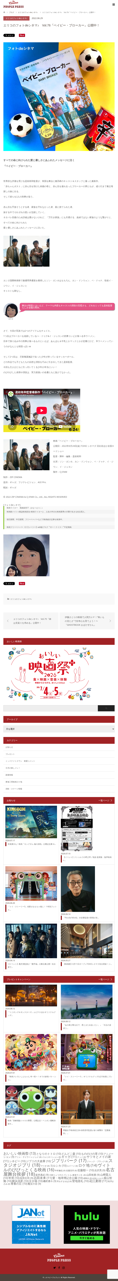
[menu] (113, 4)
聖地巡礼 (80, 1181)
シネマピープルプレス (52, 1277)
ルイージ (72, 1165)
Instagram (63, 1267)
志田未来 (43, 1178)
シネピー (17, 1161)
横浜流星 (20, 1181)
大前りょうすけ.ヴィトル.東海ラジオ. (67, 1175)
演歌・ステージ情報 (14, 788)
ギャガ (69, 1157)
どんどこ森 (71, 1153)
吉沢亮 (99, 1170)
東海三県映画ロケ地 (14, 782)
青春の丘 (19, 1183)
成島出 (87, 1178)
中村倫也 (60, 1170)
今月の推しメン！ (13, 768)
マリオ (45, 1165)
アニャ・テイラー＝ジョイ (28, 1157)
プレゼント (10, 754)
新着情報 (9, 775)
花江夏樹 (98, 1181)
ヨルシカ (58, 1165)
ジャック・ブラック (97, 1161)
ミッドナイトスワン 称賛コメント (20, 761)
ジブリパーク (69, 1160)
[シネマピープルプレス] (13, 4)
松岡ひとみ (97, 1178)
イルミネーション (51, 1157)
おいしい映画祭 (19, 1153)
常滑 (13, 1178)
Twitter (54, 1267)
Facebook (59, 1267)
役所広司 (26, 1178)
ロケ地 (87, 1165)
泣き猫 (36, 1181)
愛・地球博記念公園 (67, 1178)
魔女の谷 (34, 1183)
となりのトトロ (48, 1153)
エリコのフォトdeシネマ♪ (16, 18)
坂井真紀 (42, 1174)
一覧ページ (103, 800)
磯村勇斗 (49, 1181)
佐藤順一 (85, 1170)
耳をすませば (64, 1181)
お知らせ (9, 747)
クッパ (81, 1157)
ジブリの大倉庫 (38, 1161)
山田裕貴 (93, 1174)
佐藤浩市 (71, 1170)
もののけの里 (92, 1153)
